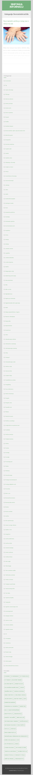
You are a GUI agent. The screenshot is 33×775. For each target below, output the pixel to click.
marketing (23, 706)
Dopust (7, 117)
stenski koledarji (9, 747)
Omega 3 (7, 357)
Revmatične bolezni (10, 498)
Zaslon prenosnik (9, 647)
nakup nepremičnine (14, 710)
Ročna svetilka (8, 511)
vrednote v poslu (20, 755)
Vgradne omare (9, 629)
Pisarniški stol (8, 407)
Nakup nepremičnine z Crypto (12, 312)
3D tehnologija (24, 676)
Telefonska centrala (10, 575)
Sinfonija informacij (16, 5)
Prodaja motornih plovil (11, 480)
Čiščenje (7, 94)
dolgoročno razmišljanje (11, 687)
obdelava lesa (20, 717)
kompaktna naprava (9, 702)
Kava (6, 208)
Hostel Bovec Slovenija (10, 176)
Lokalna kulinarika (9, 258)
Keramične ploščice (10, 212)
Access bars (8, 81)
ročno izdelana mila (10, 740)
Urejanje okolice (9, 616)
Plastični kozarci (9, 416)
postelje (6, 729)
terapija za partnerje (10, 751)
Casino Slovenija (9, 90)
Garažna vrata (8, 158)
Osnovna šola (8, 371)
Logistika (7, 253)
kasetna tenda (18, 699)
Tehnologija (8, 566)
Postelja (7, 453)
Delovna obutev (9, 99)
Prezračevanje (8, 475)
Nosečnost (8, 330)
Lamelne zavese (9, 249)
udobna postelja (22, 751)
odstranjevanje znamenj (11, 721)
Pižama (7, 412)
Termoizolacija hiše (10, 589)
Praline (7, 466)
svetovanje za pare (21, 747)
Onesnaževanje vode (10, 362)
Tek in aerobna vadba (10, 570)
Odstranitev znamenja (10, 344)
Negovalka (8, 321)
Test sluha (7, 593)
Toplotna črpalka (9, 598)
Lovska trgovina (9, 262)
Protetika (7, 489)
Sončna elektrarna (9, 539)
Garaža (7, 153)
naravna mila (18, 714)
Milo (6, 285)
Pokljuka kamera (9, 439)
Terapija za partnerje (10, 584)
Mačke (7, 267)
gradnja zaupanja (19, 691)
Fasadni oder (8, 149)
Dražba (7, 122)
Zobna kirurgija (8, 657)
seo (18, 740)
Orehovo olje (8, 366)
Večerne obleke (9, 625)
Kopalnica (7, 230)
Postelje (7, 457)
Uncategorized (9, 611)
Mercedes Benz (9, 280)
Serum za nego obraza (10, 525)
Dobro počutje (9, 103)
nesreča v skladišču (9, 717)
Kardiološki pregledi (10, 199)
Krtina (6, 235)
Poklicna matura (9, 434)
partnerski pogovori (10, 725)
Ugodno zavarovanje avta (11, 607)
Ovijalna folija (8, 375)
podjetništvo (21, 725)
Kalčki (6, 194)
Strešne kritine (8, 557)
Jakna (6, 190)
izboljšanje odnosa (20, 695)
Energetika (8, 140)
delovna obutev (8, 684)
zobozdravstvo (19, 759)
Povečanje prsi (8, 462)
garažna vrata (8, 691)
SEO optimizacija (9, 521)
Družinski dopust (9, 126)
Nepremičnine (8, 326)
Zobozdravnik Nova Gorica (11, 666)
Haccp (6, 171)
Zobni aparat (8, 661)
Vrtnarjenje (8, 638)
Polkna (7, 443)
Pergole (7, 398)
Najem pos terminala (10, 298)
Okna (6, 353)
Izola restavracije (9, 181)
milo (5, 710)
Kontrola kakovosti (10, 226)
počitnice (13, 729)
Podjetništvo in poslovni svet (12, 425)
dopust (22, 687)
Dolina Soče (8, 108)
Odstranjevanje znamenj (11, 348)
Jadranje (7, 185)
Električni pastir (9, 135)
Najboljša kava (8, 294)
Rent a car (7, 493)
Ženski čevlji (8, 652)
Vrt (6, 634)
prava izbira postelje (10, 732)
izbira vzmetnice (8, 695)
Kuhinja (7, 239)
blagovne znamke (17, 680)
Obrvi (6, 335)
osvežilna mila (24, 721)
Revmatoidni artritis (10, 502)
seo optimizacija (8, 744)
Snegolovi (7, 534)
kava (25, 699)
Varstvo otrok (8, 620)
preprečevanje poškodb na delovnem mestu (16, 736)
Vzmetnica (8, 643)
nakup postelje (8, 714)
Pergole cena (8, 403)
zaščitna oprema (8, 759)
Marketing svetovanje (10, 276)
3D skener (7, 676)
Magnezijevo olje (9, 271)
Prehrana (7, 471)
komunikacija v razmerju (11, 706)
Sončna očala (8, 543)
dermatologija (19, 684)
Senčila (7, 516)
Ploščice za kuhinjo (9, 421)
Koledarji (7, 217)
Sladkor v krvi (8, 530)
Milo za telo (8, 289)
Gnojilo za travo (9, 167)
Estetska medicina (9, 144)
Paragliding (8, 385)
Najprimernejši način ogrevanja (12, 303)
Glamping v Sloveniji (10, 162)
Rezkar (7, 507)
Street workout (9, 552)
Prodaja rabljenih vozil (10, 484)
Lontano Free (12, 770)
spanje (17, 744)
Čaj (6, 85)
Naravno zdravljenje (10, 317)
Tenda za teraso (9, 579)
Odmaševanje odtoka (10, 339)
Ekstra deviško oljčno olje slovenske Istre (15, 131)
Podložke (7, 430)
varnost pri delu (9, 755)
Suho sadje (7, 561)
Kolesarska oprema (9, 221)
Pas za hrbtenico (9, 389)
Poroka (7, 448)
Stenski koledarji (9, 548)
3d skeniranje (15, 676)
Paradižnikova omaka (10, 380)
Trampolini (7, 602)
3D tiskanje (7, 680)
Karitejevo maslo (9, 203)
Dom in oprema (9, 112)
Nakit (6, 307)
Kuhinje (7, 244)
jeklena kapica (8, 699)
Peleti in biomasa (9, 394)
